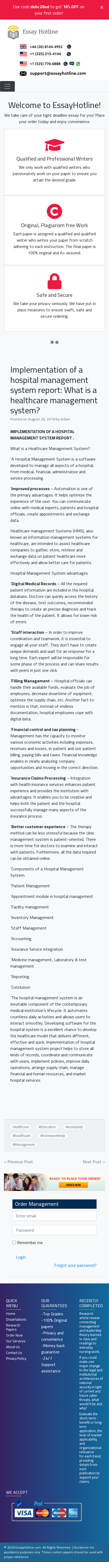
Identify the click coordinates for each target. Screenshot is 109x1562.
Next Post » (94, 1161)
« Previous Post (18, 1161)
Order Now (14, 1335)
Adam (65, 419)
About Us (13, 1347)
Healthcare (21, 1127)
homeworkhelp (54, 1135)
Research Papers (13, 1327)
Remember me (29, 1242)
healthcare (22, 1135)
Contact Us (14, 1352)
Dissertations (16, 1319)
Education (48, 1127)
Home (10, 1313)
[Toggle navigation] (7, 86)
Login (21, 1257)
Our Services (15, 1341)
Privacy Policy (16, 1358)
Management (25, 1144)
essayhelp (75, 1127)
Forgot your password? (75, 1265)
